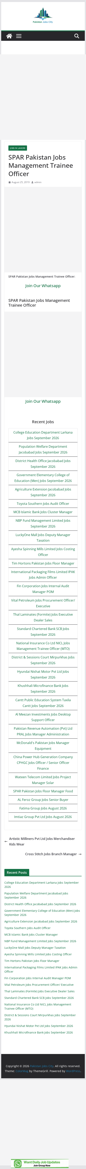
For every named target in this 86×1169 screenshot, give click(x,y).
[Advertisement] (43, 97)
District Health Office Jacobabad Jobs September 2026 (40, 904)
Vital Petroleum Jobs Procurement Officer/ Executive (39, 985)
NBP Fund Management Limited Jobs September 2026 (40, 941)
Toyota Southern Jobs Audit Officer (43, 503)
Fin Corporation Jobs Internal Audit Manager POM (37, 978)
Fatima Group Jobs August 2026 (43, 808)
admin (37, 182)
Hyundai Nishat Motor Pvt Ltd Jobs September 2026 (38, 1026)
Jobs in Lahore (17, 148)
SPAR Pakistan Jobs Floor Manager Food (43, 791)
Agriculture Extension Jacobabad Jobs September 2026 (40, 921)
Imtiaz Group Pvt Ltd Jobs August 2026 (43, 817)
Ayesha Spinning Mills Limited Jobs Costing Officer (38, 954)
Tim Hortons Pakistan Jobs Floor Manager (43, 563)
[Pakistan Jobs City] (9, 36)
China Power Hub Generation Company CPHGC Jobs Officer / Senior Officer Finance (43, 763)
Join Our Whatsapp (43, 285)
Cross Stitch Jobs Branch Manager (51, 854)
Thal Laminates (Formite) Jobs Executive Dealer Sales (39, 991)
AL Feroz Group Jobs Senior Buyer (43, 800)
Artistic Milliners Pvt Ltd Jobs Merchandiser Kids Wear (42, 842)
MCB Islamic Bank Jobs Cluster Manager (43, 512)
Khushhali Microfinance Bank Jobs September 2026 (38, 1032)
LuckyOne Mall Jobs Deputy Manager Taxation (35, 948)
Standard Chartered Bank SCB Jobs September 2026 (39, 998)
